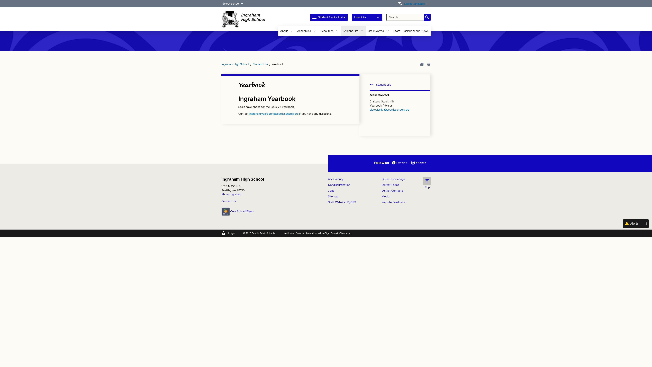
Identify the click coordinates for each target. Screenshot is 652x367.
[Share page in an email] (422, 64)
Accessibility (335, 179)
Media (386, 196)
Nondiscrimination (339, 185)
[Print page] (429, 64)
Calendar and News (416, 31)
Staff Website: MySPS (342, 202)
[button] (242, 4)
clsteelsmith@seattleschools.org (389, 109)
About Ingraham (231, 194)
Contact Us (228, 201)
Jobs (331, 190)
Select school (230, 3)
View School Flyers (242, 211)
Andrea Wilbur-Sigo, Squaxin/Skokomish (330, 233)
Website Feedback (393, 202)
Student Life (260, 64)
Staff (397, 31)
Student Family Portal (331, 17)
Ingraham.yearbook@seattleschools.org (273, 113)
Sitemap (333, 196)
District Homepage (393, 179)
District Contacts (392, 190)
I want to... (361, 17)
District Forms (390, 185)
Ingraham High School (235, 64)
